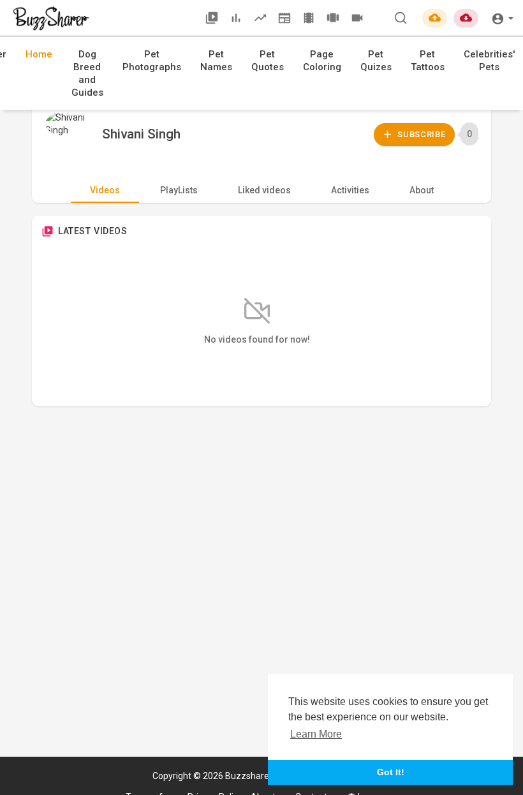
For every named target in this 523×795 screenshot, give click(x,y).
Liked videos (264, 190)
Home (39, 54)
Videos (105, 190)
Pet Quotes (267, 60)
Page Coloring (322, 60)
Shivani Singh (141, 134)
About (421, 190)
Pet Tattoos (428, 60)
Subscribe (420, 134)
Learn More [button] (316, 734)
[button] (502, 17)
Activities (350, 190)
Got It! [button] (390, 772)
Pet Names (216, 60)
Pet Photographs (151, 60)
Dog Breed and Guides (87, 73)
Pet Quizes (376, 60)
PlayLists (179, 190)
